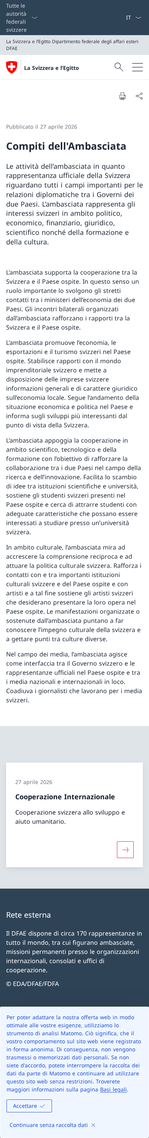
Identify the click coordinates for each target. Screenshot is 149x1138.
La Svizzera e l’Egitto (51, 67)
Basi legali (113, 1089)
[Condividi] (139, 95)
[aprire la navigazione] (137, 67)
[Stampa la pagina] (122, 95)
